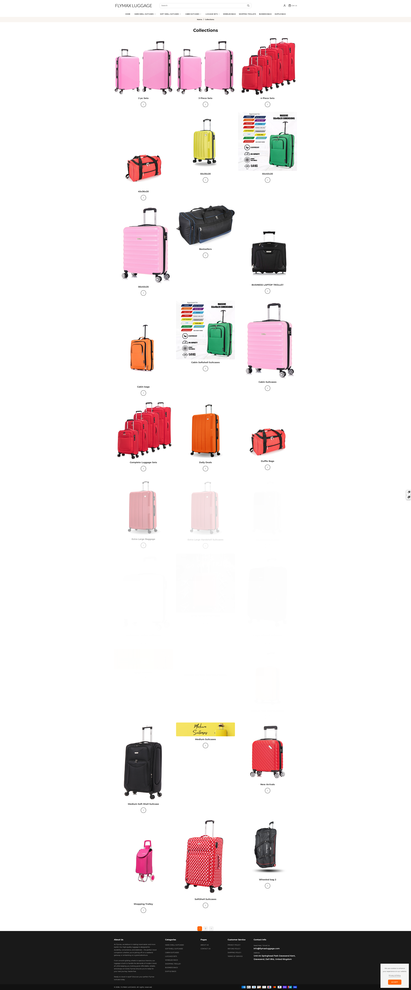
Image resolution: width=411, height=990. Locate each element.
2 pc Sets (143, 98)
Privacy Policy (234, 945)
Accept (394, 982)
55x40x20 (267, 174)
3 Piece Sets (205, 98)
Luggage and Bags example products (205, 672)
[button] (144, 14)
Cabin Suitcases (267, 382)
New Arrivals (267, 784)
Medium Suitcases (205, 739)
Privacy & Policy (395, 975)
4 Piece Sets (268, 98)
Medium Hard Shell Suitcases (267, 709)
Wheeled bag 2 (267, 879)
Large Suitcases (143, 670)
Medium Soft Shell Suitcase (143, 804)
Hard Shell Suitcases (267, 538)
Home (199, 19)
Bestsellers (205, 249)
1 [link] (199, 928)
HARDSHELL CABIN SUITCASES (143, 633)
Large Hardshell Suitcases (205, 613)
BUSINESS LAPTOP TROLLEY (268, 285)
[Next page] (211, 928)
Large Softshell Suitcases (267, 633)
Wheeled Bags (171, 960)
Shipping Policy (234, 952)
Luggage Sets (171, 956)
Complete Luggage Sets (143, 462)
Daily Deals (205, 462)
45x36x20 (143, 191)
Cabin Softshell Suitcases (205, 362)
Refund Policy (234, 949)
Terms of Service (235, 956)
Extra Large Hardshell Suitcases (205, 538)
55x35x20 (205, 174)
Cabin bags (143, 387)
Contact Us (206, 949)
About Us (205, 945)
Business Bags (171, 967)
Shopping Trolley (143, 904)
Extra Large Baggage (143, 538)
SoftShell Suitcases (205, 899)
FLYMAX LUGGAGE (128, 987)
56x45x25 (143, 286)
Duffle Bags (267, 461)
